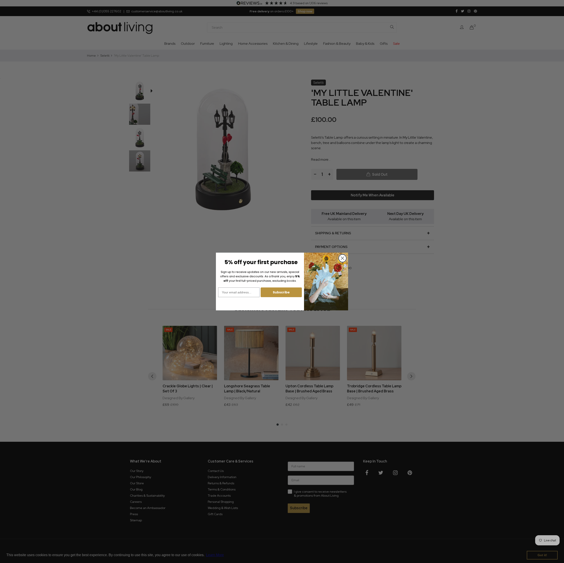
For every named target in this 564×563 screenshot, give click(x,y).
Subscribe (281, 292)
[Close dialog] (342, 258)
